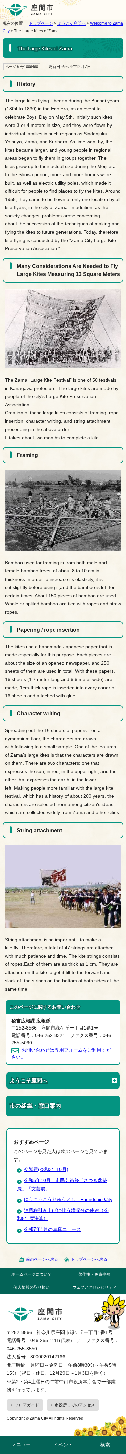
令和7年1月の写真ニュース (52, 1229)
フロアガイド (27, 1405)
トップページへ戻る (89, 1259)
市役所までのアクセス (75, 1405)
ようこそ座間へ (71, 23)
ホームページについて (31, 1274)
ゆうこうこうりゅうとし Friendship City (68, 1199)
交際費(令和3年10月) (46, 1169)
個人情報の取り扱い (31, 1287)
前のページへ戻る (42, 1259)
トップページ (41, 23)
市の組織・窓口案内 (35, 1106)
